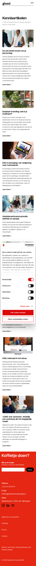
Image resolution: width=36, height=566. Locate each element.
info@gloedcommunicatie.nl (14, 494)
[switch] (31, 285)
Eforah (12, 547)
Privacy (4, 530)
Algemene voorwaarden (10, 517)
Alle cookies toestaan (18, 312)
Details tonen (25, 306)
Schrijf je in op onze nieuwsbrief (13, 465)
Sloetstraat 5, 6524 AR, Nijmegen (16, 501)
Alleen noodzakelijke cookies (18, 319)
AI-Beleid (5, 523)
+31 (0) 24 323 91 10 (8, 486)
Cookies (4, 536)
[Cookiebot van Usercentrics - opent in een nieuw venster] (25, 245)
